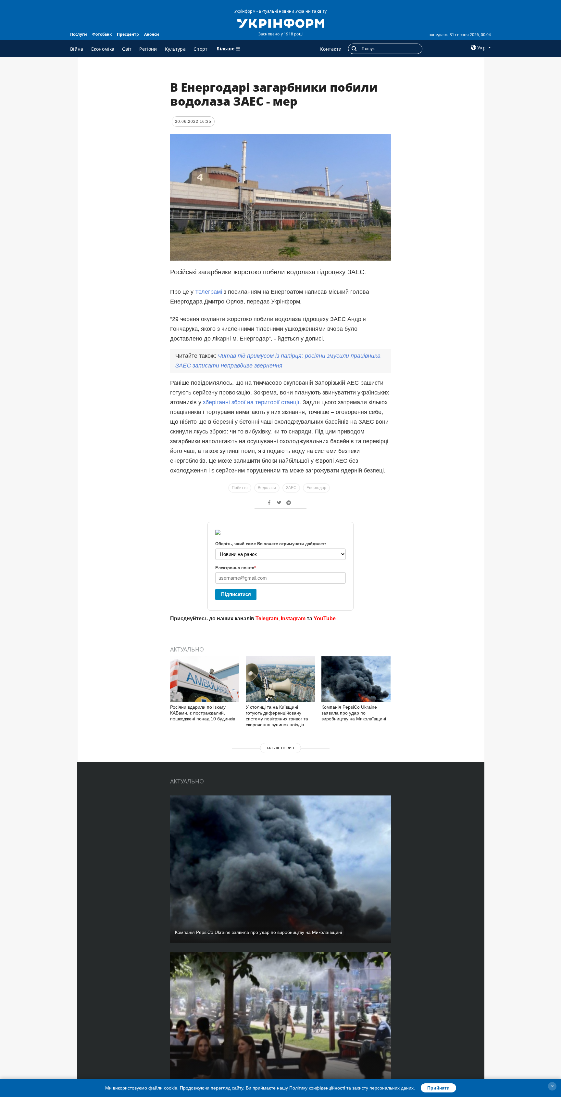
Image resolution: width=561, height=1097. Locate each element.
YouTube (325, 618)
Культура (175, 49)
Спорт (200, 49)
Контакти (331, 49)
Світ (126, 49)
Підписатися (236, 594)
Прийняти (438, 1088)
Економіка (103, 49)
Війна (76, 49)
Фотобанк (102, 34)
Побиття (240, 487)
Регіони (148, 49)
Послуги (78, 34)
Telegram (267, 618)
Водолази (267, 487)
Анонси (151, 34)
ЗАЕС (291, 487)
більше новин (280, 748)
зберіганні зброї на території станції (251, 402)
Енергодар (316, 487)
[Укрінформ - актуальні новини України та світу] (280, 22)
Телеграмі (208, 292)
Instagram (293, 618)
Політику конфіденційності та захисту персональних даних (351, 1088)
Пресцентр (128, 34)
